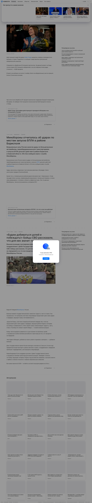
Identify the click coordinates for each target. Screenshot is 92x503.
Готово (46, 258)
